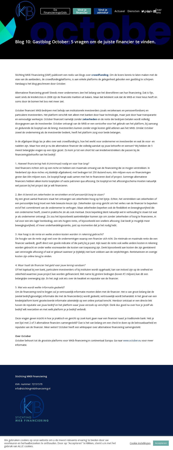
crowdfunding (99, 74)
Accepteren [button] (161, 443)
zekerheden (89, 119)
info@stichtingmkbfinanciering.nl (32, 388)
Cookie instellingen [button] (140, 443)
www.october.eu (132, 340)
